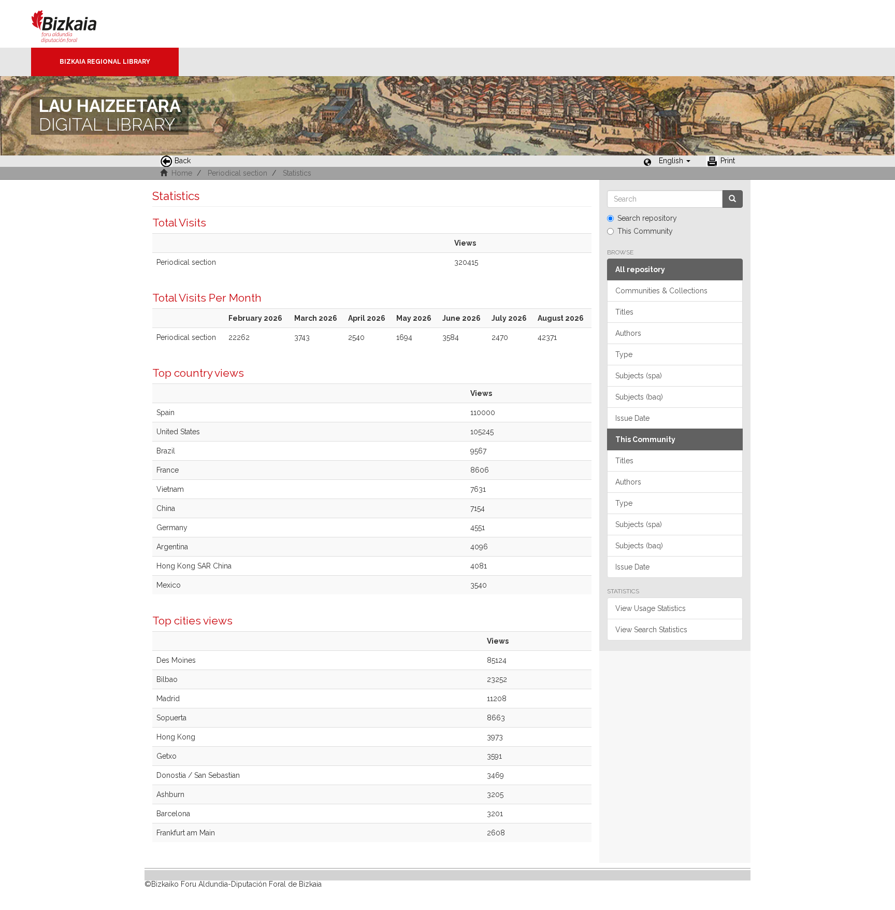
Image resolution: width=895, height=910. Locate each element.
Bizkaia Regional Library (105, 61)
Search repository (647, 218)
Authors (628, 333)
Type (623, 354)
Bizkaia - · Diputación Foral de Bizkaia (75, 24)
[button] (674, 160)
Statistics (297, 173)
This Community (645, 231)
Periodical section (237, 173)
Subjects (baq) (639, 397)
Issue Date (632, 418)
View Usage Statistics (650, 608)
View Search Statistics (651, 629)
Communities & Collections (661, 291)
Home (181, 173)
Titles (624, 312)
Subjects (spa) (638, 376)
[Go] (732, 199)
